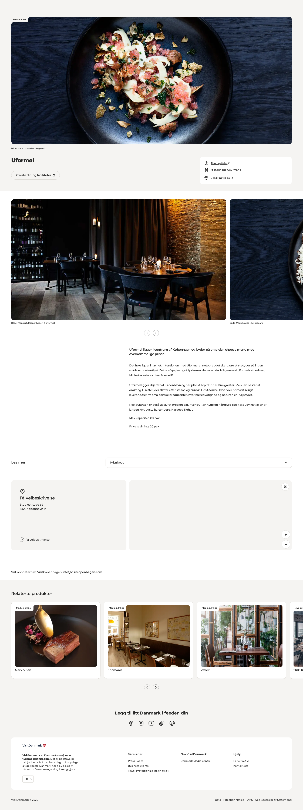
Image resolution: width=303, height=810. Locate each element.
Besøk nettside (220, 177)
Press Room (135, 761)
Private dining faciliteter (33, 175)
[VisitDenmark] (34, 745)
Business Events (138, 765)
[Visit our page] (141, 723)
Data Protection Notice (229, 799)
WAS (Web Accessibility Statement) (269, 799)
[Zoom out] (286, 544)
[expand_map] (285, 487)
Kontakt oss (240, 765)
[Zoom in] (286, 534)
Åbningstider (219, 163)
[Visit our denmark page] (131, 723)
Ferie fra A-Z (241, 761)
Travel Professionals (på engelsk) (148, 770)
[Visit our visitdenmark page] (151, 723)
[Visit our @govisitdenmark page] (162, 723)
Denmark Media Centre (196, 761)
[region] (210, 515)
